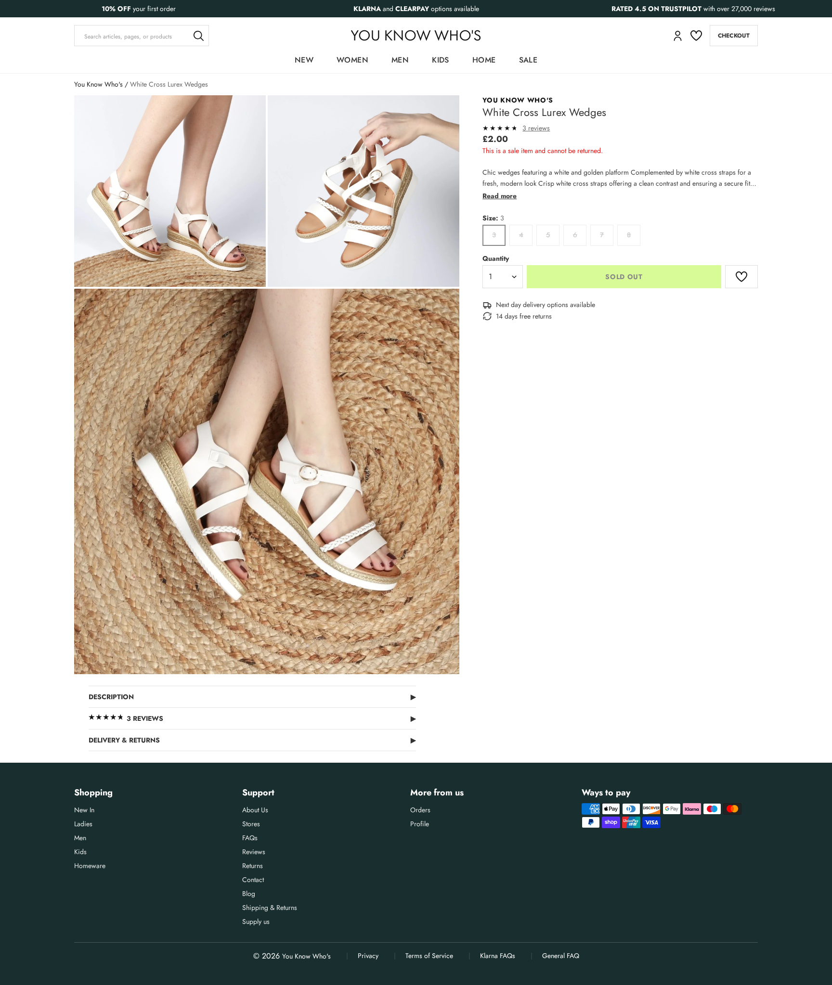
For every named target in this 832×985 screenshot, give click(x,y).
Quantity (495, 258)
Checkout (734, 35)
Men (400, 59)
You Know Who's (98, 84)
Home (484, 59)
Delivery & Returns (252, 740)
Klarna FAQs (497, 955)
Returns (252, 865)
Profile (419, 824)
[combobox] (141, 35)
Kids (440, 59)
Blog (248, 893)
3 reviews (536, 128)
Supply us (256, 921)
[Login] (678, 36)
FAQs (250, 838)
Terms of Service (429, 955)
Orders (420, 810)
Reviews (253, 852)
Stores (251, 824)
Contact (253, 879)
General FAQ (560, 955)
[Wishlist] (696, 35)
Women (352, 59)
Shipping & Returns (269, 907)
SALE (528, 59)
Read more (499, 196)
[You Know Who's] (416, 35)
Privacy (368, 955)
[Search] (198, 35)
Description (252, 697)
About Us (255, 810)
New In (84, 810)
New (304, 59)
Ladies (83, 824)
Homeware (89, 865)
